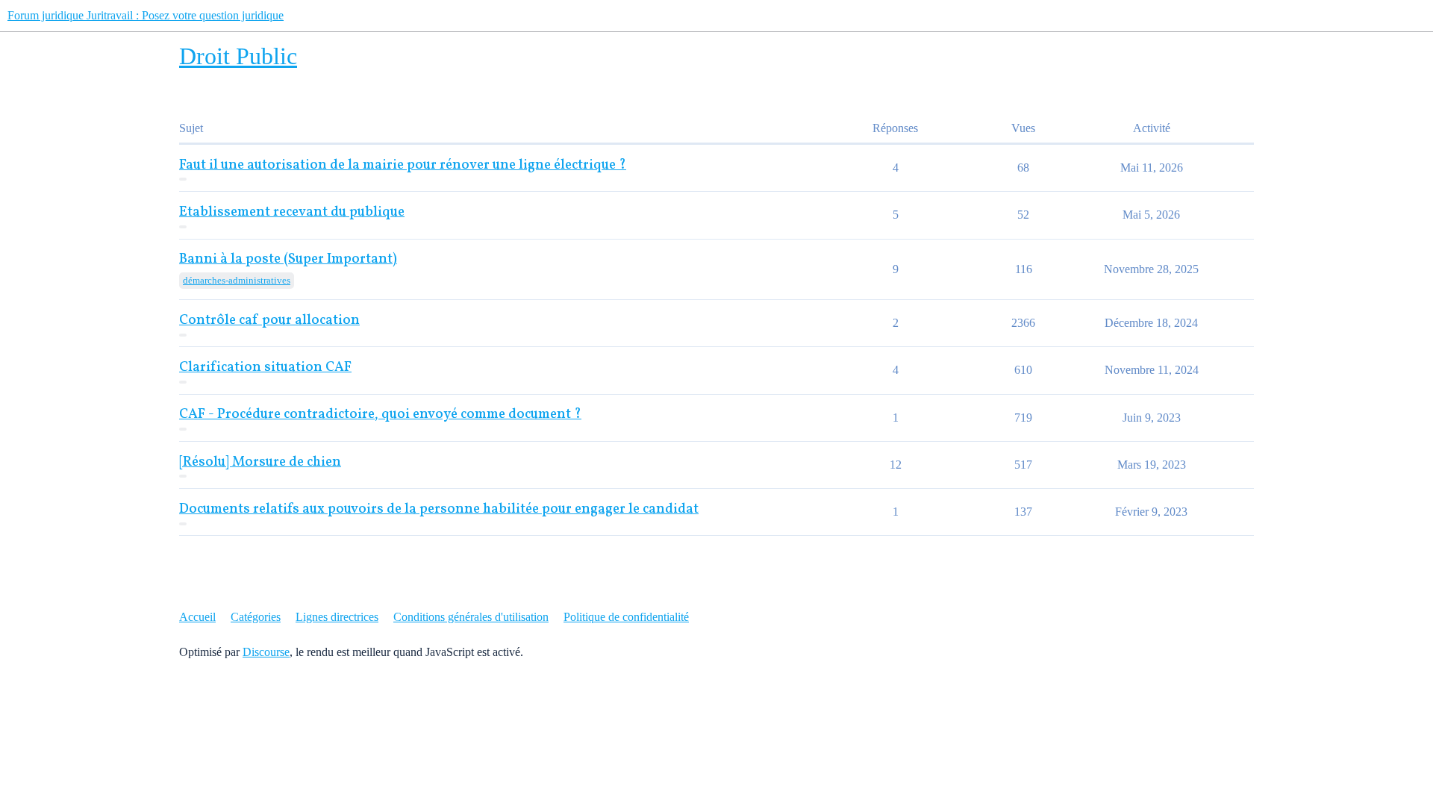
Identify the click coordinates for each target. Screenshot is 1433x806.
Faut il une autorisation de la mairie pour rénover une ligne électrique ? (402, 165)
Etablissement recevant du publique (292, 212)
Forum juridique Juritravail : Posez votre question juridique (145, 15)
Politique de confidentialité (626, 616)
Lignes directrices (337, 616)
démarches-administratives (236, 280)
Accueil (197, 616)
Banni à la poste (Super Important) (288, 259)
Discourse (266, 652)
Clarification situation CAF (265, 367)
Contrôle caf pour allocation (269, 320)
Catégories (256, 616)
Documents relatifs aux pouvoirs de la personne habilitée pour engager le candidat (439, 509)
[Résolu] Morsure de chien (260, 462)
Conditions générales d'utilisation (471, 616)
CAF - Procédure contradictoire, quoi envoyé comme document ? (380, 414)
